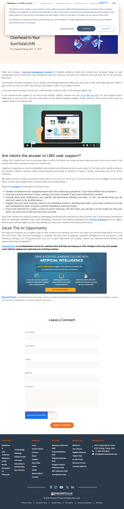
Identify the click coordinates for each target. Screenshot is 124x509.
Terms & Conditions (84, 503)
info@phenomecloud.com (106, 454)
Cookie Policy (56, 503)
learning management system (37, 72)
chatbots (16, 186)
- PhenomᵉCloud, (20, 49)
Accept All (86, 29)
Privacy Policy (27, 503)
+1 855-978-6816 (104, 3)
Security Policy (41, 503)
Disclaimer (69, 503)
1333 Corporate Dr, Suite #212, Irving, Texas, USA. (104, 446)
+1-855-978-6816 (102, 451)
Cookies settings (67, 29)
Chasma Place (9, 246)
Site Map (99, 503)
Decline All (106, 29)
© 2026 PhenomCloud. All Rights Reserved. (62, 498)
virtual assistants (98, 219)
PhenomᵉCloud (9, 297)
